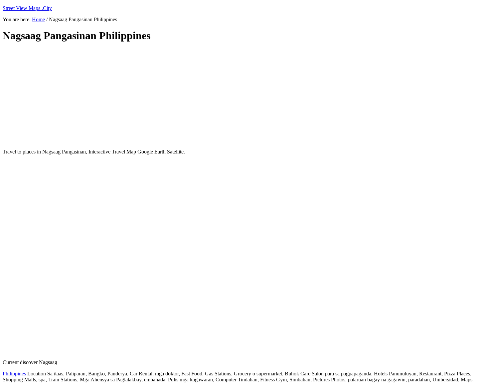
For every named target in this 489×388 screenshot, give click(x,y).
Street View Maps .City (27, 8)
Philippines (14, 373)
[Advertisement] (164, 95)
